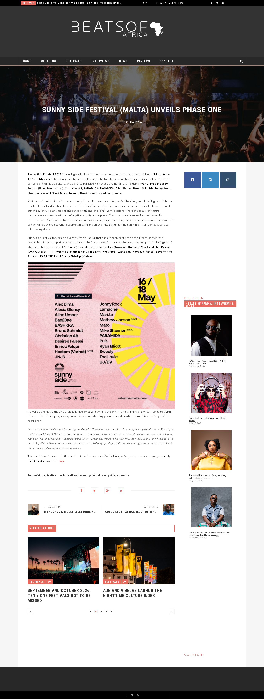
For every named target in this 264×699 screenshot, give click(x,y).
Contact (167, 61)
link (61, 461)
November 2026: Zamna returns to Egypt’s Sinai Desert (136, 593)
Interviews (100, 61)
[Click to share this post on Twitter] (94, 490)
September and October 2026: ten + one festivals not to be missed (81, 3)
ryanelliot (94, 475)
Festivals (30, 3)
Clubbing (48, 61)
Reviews (143, 61)
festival (52, 475)
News (123, 61)
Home (27, 61)
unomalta (123, 475)
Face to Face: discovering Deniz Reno (208, 419)
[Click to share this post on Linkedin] (121, 490)
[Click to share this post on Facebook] (81, 490)
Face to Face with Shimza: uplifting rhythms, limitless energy (209, 534)
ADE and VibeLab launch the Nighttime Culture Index (57, 593)
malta (62, 475)
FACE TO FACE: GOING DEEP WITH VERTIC (207, 362)
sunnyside (108, 475)
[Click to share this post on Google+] (107, 490)
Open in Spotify (194, 298)
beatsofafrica (36, 475)
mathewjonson (76, 475)
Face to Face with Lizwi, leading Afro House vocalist (207, 477)
